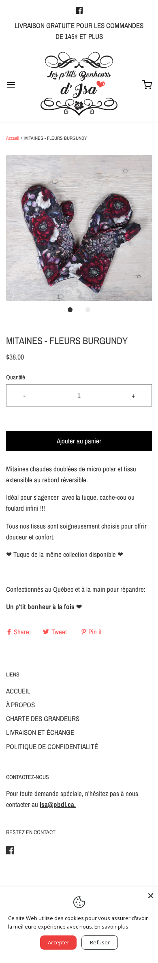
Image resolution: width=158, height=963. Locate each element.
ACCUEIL (18, 691)
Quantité (15, 377)
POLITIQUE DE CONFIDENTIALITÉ (52, 746)
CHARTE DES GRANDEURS (42, 718)
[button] (79, 228)
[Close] (151, 894)
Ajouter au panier (79, 440)
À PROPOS (20, 704)
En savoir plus (111, 926)
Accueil (12, 138)
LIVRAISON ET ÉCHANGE (40, 732)
